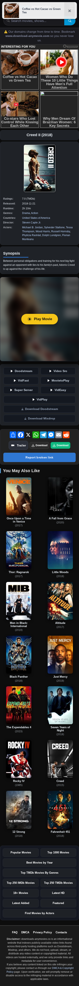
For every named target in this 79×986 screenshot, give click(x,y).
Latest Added (20, 903)
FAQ (14, 932)
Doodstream (23, 371)
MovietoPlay (60, 380)
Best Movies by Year (39, 862)
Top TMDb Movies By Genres (39, 872)
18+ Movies (20, 893)
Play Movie (43, 319)
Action (34, 213)
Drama (26, 213)
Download (41, 445)
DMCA (25, 932)
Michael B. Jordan (32, 227)
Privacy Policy (42, 932)
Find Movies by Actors (39, 913)
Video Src (60, 371)
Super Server (23, 390)
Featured (58, 903)
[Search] (69, 20)
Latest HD (58, 893)
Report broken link (39, 457)
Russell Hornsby (60, 231)
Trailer (21, 445)
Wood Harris (43, 231)
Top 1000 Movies (58, 852)
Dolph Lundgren (51, 235)
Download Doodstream (41, 409)
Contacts (61, 932)
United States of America (36, 217)
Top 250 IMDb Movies (21, 882)
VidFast (23, 380)
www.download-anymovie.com (27, 36)
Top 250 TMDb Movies (58, 882)
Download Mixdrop (41, 418)
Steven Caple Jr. (31, 222)
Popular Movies (21, 852)
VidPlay (42, 399)
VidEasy (60, 390)
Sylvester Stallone (54, 227)
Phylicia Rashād (31, 235)
